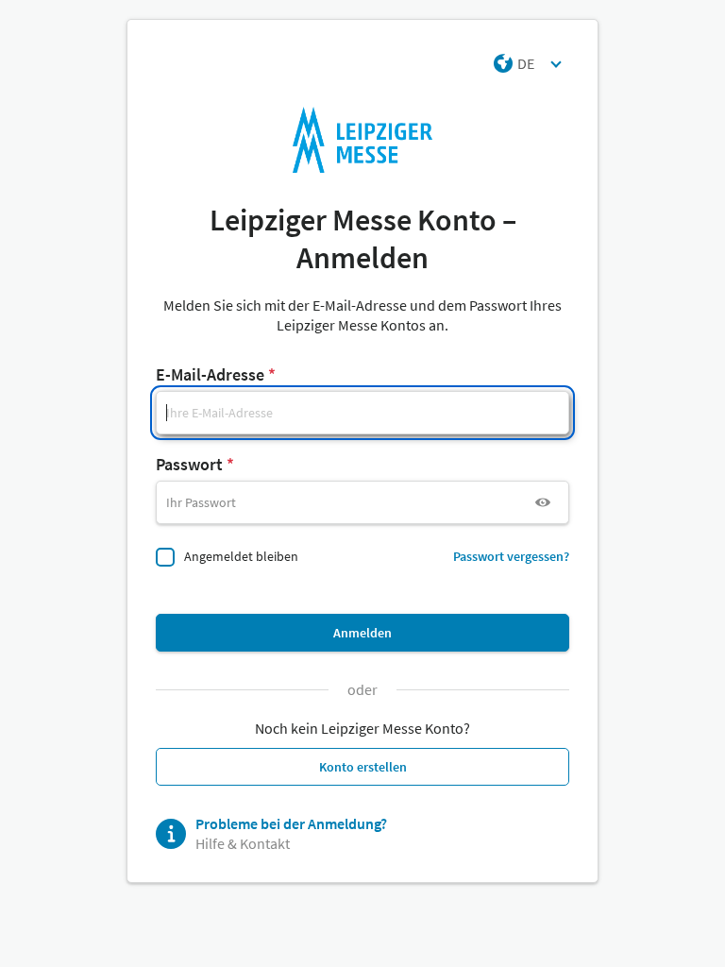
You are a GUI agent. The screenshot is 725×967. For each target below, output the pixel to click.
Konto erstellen (363, 766)
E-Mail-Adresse (210, 374)
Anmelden (362, 632)
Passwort (189, 464)
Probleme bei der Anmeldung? (291, 823)
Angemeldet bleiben (241, 556)
